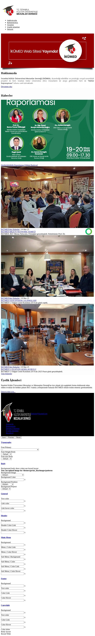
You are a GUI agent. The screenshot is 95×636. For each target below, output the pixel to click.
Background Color (8, 477)
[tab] (47, 442)
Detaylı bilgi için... (8, 392)
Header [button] (4, 516)
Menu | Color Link (8, 547)
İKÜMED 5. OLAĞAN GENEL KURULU (18, 369)
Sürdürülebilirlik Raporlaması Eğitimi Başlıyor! (19, 165)
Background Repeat (9, 486)
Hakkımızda (12, 20)
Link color (5, 503)
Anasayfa (9, 424)
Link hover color (7, 508)
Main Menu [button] (6, 537)
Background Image (8, 473)
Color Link (5, 593)
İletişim (10, 29)
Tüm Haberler (6, 374)
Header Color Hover (9, 530)
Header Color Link (8, 525)
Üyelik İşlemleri (13, 27)
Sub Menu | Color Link (10, 566)
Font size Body (7, 456)
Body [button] (3, 464)
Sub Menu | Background (10, 557)
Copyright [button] (5, 605)
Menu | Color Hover (9, 552)
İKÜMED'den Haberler (10, 229)
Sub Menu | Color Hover (10, 571)
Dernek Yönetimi (12, 429)
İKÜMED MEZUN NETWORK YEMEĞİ (18, 232)
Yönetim (10, 25)
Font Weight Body (8, 452)
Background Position (9, 482)
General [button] (4, 494)
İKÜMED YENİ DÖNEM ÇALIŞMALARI (18, 300)
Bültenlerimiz (12, 23)
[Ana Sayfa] (16, 10)
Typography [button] (6, 442)
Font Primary (6, 447)
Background (6, 520)
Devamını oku (6, 87)
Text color (5, 499)
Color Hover (6, 598)
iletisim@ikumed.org (39, 414)
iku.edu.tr (9, 433)
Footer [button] (4, 579)
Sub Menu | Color (8, 562)
